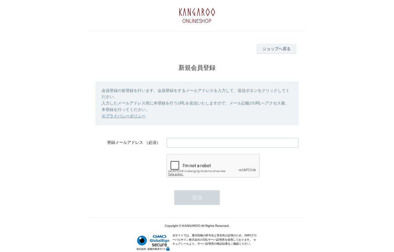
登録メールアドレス (125, 142)
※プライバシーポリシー (124, 116)
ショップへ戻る (277, 48)
